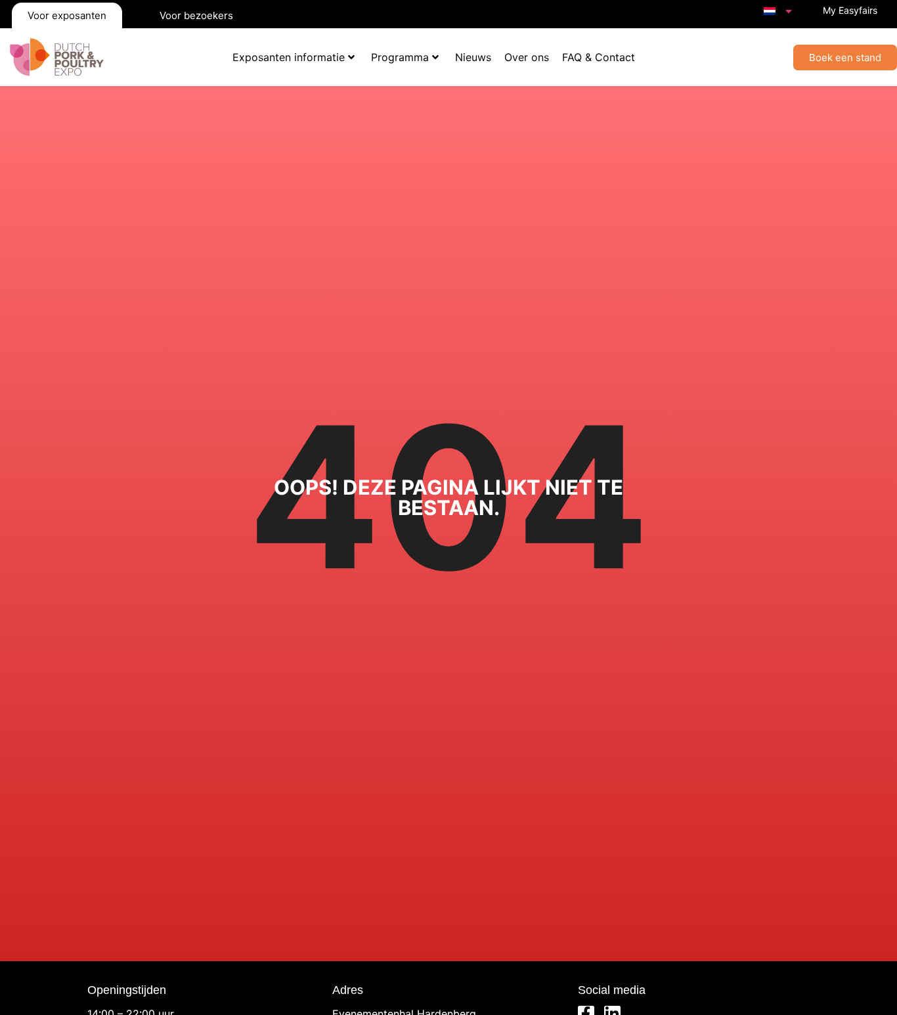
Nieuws (473, 57)
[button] (845, 57)
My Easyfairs (850, 10)
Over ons (526, 57)
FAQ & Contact (598, 57)
